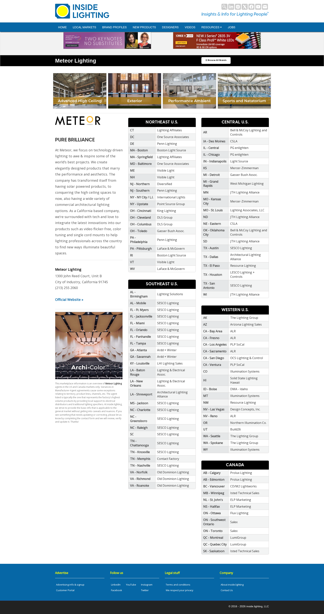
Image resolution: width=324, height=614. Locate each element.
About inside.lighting (232, 584)
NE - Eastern (212, 224)
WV (132, 269)
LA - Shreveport (141, 394)
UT (205, 429)
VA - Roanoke (139, 485)
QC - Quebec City (215, 544)
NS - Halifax (211, 506)
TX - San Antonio (209, 285)
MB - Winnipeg (213, 493)
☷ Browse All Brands (216, 60)
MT (205, 396)
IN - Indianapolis (214, 161)
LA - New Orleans (136, 383)
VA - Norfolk (139, 472)
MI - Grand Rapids (210, 183)
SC (132, 434)
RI (131, 255)
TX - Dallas (210, 257)
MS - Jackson (139, 403)
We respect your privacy (179, 590)
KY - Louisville (139, 363)
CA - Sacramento (214, 351)
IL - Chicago (211, 154)
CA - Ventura (212, 365)
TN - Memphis (140, 459)
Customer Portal (65, 590)
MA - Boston (139, 150)
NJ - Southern (139, 190)
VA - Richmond (140, 479)
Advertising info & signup (70, 584)
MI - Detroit (211, 175)
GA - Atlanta (138, 350)
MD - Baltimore (141, 164)
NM (205, 402)
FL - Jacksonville (141, 316)
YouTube (131, 584)
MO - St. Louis (213, 210)
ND (205, 217)
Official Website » (69, 299)
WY (205, 449)
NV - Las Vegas (213, 409)
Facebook (116, 590)
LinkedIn (116, 584)
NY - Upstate (139, 204)
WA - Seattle (211, 436)
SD (205, 241)
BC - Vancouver (214, 486)
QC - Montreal (213, 538)
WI (205, 294)
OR (205, 423)
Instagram (146, 584)
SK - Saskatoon (213, 551)
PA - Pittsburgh (141, 248)
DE (132, 144)
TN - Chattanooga (139, 443)
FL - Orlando (138, 330)
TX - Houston (212, 275)
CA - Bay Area (212, 331)
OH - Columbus (141, 224)
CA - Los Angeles (215, 344)
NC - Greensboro (138, 419)
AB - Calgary (211, 473)
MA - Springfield (141, 157)
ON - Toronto (213, 531)
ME (132, 170)
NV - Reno (210, 416)
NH (132, 177)
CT (132, 130)
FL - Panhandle (140, 337)
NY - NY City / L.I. (141, 197)
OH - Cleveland (140, 217)
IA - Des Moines (214, 141)
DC (132, 137)
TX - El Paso (211, 266)
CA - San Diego (213, 358)
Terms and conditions (178, 584)
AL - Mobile (138, 303)
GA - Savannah (140, 357)
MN (205, 192)
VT (132, 262)
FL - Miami (137, 323)
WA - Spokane (213, 443)
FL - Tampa (138, 343)
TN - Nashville (140, 465)
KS (205, 168)
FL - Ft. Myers (139, 310)
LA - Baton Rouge (137, 372)
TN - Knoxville (140, 452)
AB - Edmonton (213, 479)
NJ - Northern (140, 184)
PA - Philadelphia (138, 239)
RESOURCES (210, 27)
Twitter (145, 590)
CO (205, 371)
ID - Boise (210, 389)
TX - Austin (211, 248)
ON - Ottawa (212, 513)
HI (204, 380)
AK (205, 318)
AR (205, 132)
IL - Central (211, 148)
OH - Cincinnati (140, 211)
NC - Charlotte (140, 410)
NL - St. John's (213, 500)
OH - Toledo (138, 231)
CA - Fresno (211, 338)
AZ (205, 324)
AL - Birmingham (139, 294)
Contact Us (227, 590)
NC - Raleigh (139, 428)
